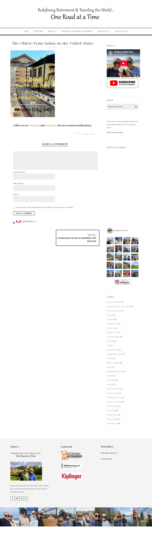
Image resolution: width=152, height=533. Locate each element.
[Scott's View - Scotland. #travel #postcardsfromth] (134, 273)
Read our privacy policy (115, 132)
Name (19, 172)
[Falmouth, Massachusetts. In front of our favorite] (110, 248)
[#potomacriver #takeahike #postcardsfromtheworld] (126, 248)
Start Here (38, 31)
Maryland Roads (112, 350)
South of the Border (113, 389)
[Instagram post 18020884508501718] (134, 265)
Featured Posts (112, 324)
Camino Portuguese (113, 311)
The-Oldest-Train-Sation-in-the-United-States (53, 43)
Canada (109, 315)
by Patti (52, 47)
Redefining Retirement (114, 371)
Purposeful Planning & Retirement (77, 31)
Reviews (109, 376)
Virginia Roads (111, 419)
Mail (18, 183)
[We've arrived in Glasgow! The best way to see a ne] (126, 273)
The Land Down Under (114, 397)
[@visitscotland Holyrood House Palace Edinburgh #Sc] (110, 273)
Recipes (109, 367)
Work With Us (104, 31)
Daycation (110, 319)
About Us (52, 31)
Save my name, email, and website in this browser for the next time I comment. (44, 207)
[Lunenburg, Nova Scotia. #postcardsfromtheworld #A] (134, 257)
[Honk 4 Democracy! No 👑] (126, 240)
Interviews (110, 341)
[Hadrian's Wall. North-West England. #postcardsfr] (126, 265)
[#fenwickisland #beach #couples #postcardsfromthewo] (110, 240)
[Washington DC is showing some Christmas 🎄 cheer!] (134, 248)
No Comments (66, 47)
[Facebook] (12, 498)
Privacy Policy (121, 31)
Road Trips (110, 380)
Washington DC (112, 423)
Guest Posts (111, 328)
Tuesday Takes (112, 415)
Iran (108, 345)
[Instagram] (21, 498)
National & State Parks (114, 354)
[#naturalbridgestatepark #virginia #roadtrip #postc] (118, 248)
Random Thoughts (113, 363)
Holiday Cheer (111, 332)
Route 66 (110, 384)
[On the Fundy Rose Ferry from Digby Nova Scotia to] (126, 257)
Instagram (51, 125)
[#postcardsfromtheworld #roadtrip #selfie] (134, 240)
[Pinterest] (17, 498)
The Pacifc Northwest (114, 402)
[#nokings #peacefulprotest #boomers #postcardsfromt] (118, 240)
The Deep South (112, 393)
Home (26, 31)
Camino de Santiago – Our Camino (118, 306)
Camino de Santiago (113, 302)
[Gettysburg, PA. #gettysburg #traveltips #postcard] (110, 257)
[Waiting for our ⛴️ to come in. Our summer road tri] (110, 265)
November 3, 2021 (37, 47)
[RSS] (26, 498)
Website (16, 194)
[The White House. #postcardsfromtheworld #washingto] (118, 257)
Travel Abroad (111, 406)
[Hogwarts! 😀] (118, 273)
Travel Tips (110, 410)
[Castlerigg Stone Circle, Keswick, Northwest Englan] (118, 265)
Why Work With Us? (109, 453)
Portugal (109, 358)
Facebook (34, 125)
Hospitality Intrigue (113, 337)
